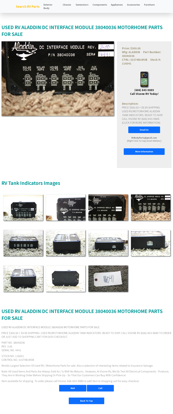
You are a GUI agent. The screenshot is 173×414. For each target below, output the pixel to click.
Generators (82, 4)
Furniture (149, 4)
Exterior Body (47, 6)
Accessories (133, 4)
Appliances (117, 4)
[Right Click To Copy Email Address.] (144, 139)
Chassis (67, 4)
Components (100, 4)
